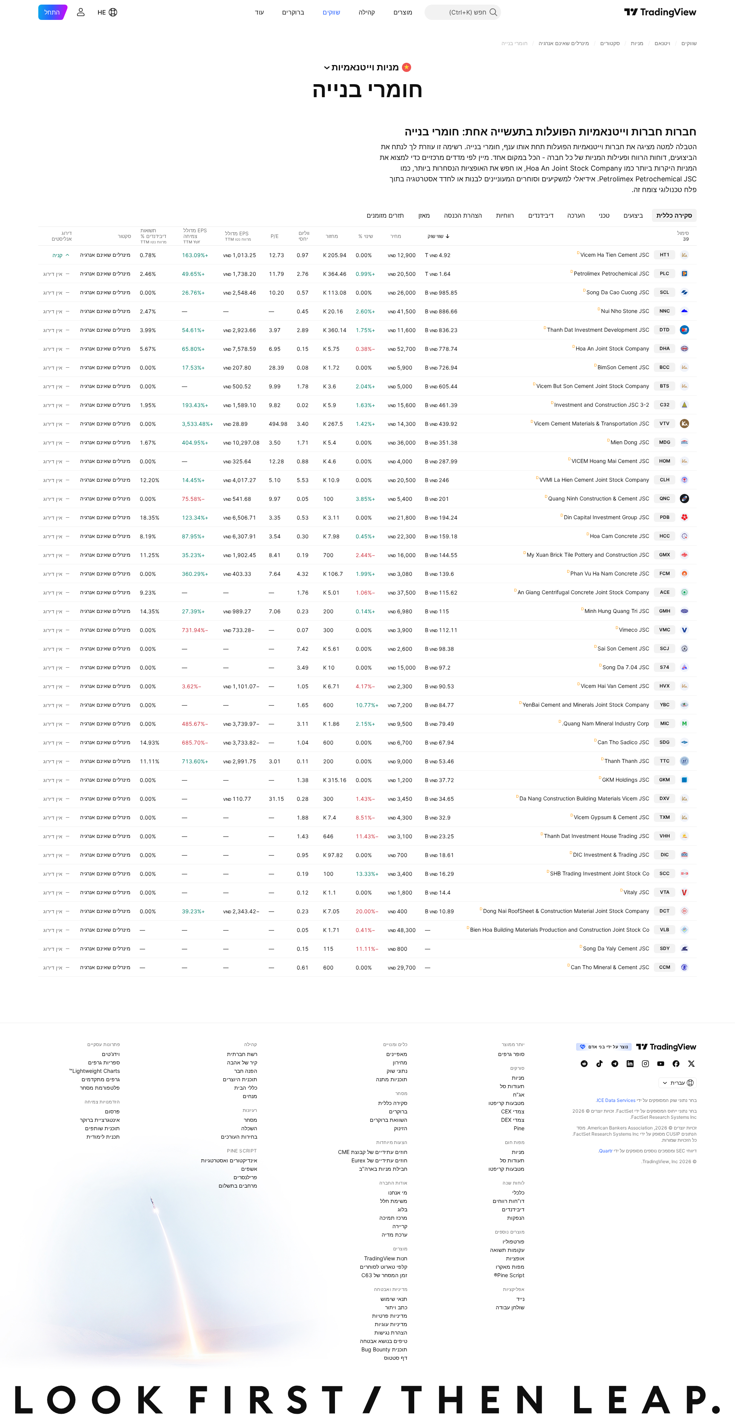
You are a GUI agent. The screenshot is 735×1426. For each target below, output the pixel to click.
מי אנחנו (397, 1192)
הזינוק (400, 1128)
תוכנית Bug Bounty (384, 1349)
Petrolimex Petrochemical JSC (611, 273)
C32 (665, 404)
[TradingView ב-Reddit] (584, 1063)
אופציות (515, 1258)
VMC (664, 629)
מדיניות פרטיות (389, 1315)
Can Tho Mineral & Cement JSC (610, 967)
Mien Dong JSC (630, 442)
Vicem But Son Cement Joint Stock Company (592, 386)
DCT (665, 911)
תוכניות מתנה (391, 1079)
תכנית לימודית (103, 1136)
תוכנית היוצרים (240, 1079)
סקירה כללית (392, 1103)
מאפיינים (396, 1054)
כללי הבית (245, 1087)
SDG (665, 742)
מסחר (250, 1119)
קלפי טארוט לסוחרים (383, 1266)
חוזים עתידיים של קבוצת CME (372, 1152)
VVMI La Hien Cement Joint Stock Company (594, 479)
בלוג (402, 1209)
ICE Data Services (616, 1100)
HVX (665, 686)
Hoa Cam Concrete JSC (619, 536)
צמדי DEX (512, 1119)
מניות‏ (518, 1077)
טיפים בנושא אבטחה (383, 1341)
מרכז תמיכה (393, 1217)
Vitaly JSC (636, 892)
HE (102, 12)
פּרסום (112, 1111)
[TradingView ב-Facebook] (676, 1063)
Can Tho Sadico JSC (623, 742)
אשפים (249, 1168)
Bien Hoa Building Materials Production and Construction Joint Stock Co (559, 929)
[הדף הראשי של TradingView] (660, 12)
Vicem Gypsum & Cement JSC (611, 817)
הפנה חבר (245, 1070)
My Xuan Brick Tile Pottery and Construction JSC (588, 554)
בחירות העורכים (239, 1136)
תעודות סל (512, 1086)
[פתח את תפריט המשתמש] (80, 12)
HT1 (665, 254)
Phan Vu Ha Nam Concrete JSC (609, 573)
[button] (387, 12)
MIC (664, 723)
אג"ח (518, 1094)
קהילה (367, 12)
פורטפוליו (513, 1241)
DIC (665, 854)
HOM (664, 461)
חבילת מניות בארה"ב (383, 1168)
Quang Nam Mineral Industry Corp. (605, 723)
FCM (665, 573)
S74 (664, 667)
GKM (664, 779)
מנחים (250, 1096)
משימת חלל (393, 1201)
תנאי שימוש (394, 1299)
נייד (520, 1299)
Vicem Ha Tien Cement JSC (614, 254)
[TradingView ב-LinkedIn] (630, 1063)
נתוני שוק (397, 1070)
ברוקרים (293, 12)
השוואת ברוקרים (388, 1119)
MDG (664, 442)
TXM (665, 817)
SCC (665, 873)
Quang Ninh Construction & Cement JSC (598, 498)
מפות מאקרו (510, 1266)
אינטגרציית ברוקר (100, 1119)
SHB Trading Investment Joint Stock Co (599, 873)
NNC (665, 311)
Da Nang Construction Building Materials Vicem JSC (584, 798)
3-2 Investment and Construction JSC (601, 404)
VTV (665, 423)
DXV (665, 798)
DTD (665, 329)
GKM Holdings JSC (625, 779)
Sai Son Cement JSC (623, 648)
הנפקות (515, 1217)
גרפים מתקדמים (101, 1079)
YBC (665, 704)
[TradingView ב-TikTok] (599, 1063)
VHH (665, 836)
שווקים (331, 12)
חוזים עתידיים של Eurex (379, 1160)
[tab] (674, 215)
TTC (665, 761)
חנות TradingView (385, 1258)
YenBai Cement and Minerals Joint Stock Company (586, 704)
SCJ (664, 648)
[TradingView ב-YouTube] (660, 1063)
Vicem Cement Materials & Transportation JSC (591, 423)
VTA (665, 892)
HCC (665, 536)
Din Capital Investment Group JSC (606, 517)
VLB (664, 929)
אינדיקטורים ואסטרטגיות (229, 1160)
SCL (664, 292)
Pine (519, 1128)
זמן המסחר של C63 (384, 1275)
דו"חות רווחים (508, 1201)
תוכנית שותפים (102, 1128)
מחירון (400, 1062)
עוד (259, 12)
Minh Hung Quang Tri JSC (617, 611)
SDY (665, 948)
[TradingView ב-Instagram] (645, 1063)
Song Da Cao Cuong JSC (617, 292)
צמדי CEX (512, 1111)
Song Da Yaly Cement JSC (616, 948)
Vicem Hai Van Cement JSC (615, 686)
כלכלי (518, 1192)
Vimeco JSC (634, 629)
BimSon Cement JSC (623, 367)
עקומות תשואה (507, 1250)
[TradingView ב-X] (691, 1063)
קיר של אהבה (242, 1062)
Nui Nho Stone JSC (625, 311)
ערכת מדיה (394, 1234)
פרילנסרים (245, 1177)
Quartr (605, 1151)
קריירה (399, 1226)
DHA (665, 348)
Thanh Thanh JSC (626, 761)
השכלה (249, 1128)
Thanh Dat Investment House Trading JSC (596, 836)
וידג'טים (111, 1054)
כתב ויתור (396, 1307)
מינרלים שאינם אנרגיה (105, 254)
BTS (664, 386)
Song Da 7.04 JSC (626, 667)
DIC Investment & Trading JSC (611, 854)
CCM (664, 967)
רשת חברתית (242, 1054)
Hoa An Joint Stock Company (612, 348)
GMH (664, 611)
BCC (665, 367)
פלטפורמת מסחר (100, 1087)
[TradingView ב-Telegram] (614, 1063)
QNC (665, 498)
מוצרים (403, 12)
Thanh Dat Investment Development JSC (598, 329)
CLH (665, 479)
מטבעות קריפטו (506, 1103)
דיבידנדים (513, 1209)
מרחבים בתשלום (238, 1185)
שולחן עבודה (510, 1307)
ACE (665, 592)
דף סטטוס (395, 1357)
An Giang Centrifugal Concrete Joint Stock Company (583, 592)
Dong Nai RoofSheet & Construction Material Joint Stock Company (566, 911)
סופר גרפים (511, 1054)
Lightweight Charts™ (94, 1070)
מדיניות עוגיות (391, 1324)
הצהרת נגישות (390, 1332)
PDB (665, 517)
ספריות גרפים (104, 1062)
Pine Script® (509, 1275)
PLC (664, 273)
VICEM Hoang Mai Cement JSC (610, 461)
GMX (664, 554)
